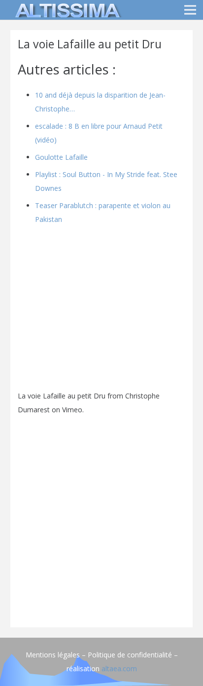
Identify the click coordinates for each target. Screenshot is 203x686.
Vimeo (72, 409)
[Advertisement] (101, 518)
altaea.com (119, 668)
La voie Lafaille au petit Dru (61, 395)
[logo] (66, 9)
